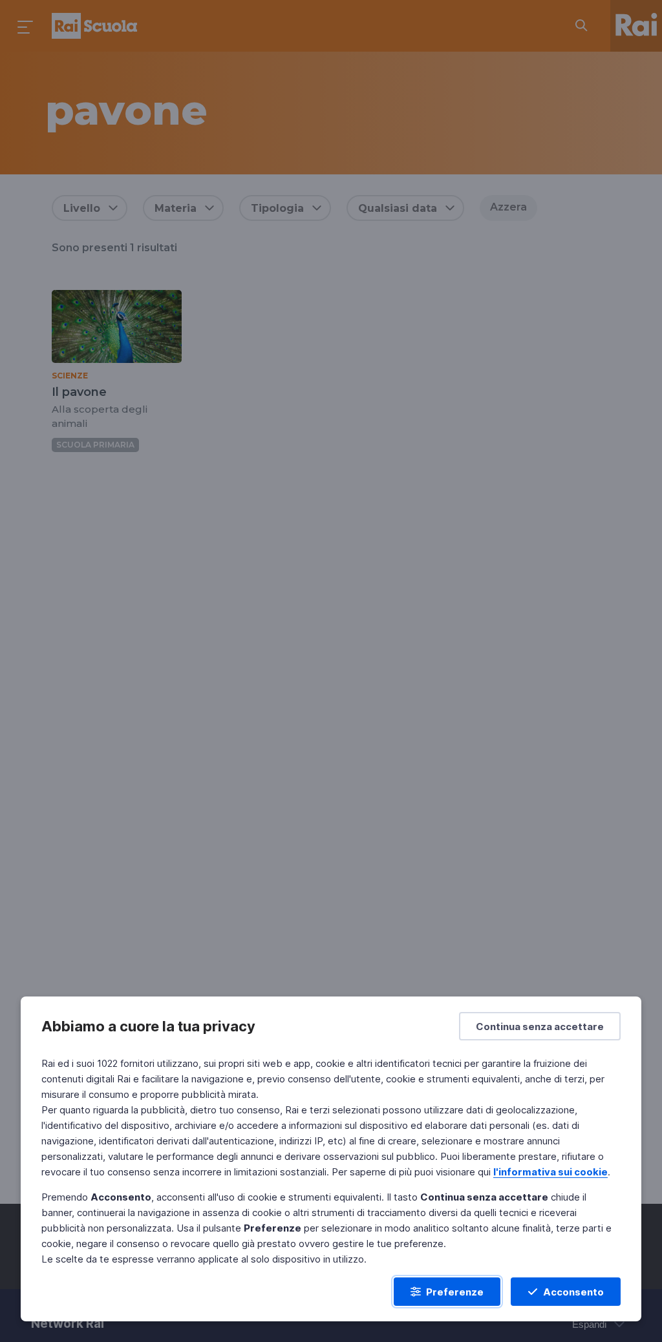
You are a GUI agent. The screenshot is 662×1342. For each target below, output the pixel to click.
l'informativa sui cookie (550, 1172)
